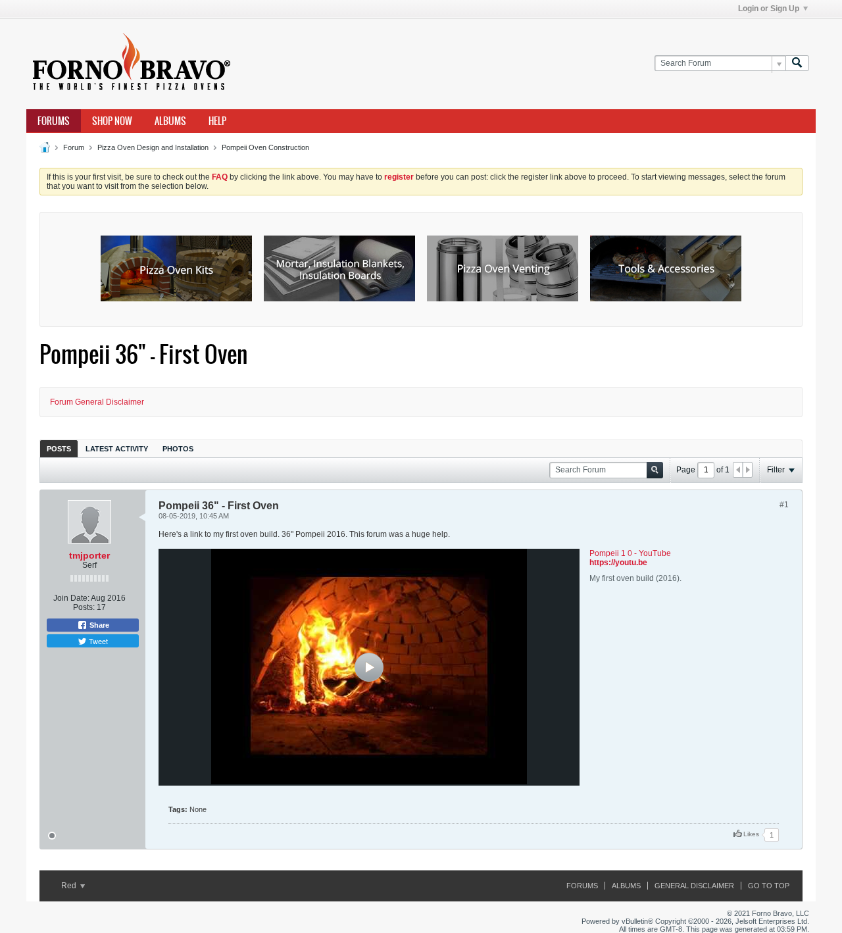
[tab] (58, 448)
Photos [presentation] (177, 449)
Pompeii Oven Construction (265, 147)
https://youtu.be (618, 562)
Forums (53, 121)
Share (98, 625)
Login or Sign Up (768, 8)
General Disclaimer (694, 886)
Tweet (97, 641)
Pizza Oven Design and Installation (153, 147)
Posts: (84, 607)
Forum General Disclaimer (97, 402)
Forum (73, 147)
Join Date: (71, 598)
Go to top (768, 886)
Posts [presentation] (59, 449)
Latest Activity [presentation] (117, 449)
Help (217, 121)
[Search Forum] (797, 63)
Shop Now (112, 121)
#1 (784, 504)
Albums (170, 121)
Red (69, 885)
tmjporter (89, 555)
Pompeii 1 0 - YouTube (630, 553)
